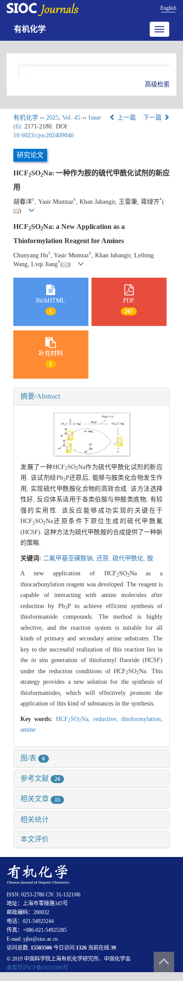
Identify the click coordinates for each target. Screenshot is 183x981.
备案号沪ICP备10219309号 (37, 968)
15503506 (41, 948)
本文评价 (34, 839)
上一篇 (125, 117)
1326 (81, 948)
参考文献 (40, 778)
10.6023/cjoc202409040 (43, 135)
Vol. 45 (71, 117)
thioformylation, (142, 719)
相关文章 (40, 799)
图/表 (32, 758)
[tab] (91, 396)
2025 (52, 117)
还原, (104, 558)
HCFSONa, (74, 719)
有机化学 (30, 29)
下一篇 (153, 117)
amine (28, 729)
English (168, 8)
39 (113, 948)
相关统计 (34, 819)
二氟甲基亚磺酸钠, (69, 558)
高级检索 (157, 84)
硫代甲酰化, (129, 558)
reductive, (107, 719)
